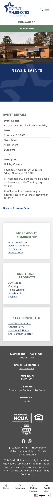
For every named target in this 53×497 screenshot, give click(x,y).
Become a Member (18, 245)
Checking (13, 286)
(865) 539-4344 (26, 368)
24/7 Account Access (19, 323)
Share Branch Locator (20, 333)
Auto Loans (14, 282)
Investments (15, 293)
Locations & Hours (18, 330)
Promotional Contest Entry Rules (26, 390)
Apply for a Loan (17, 242)
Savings (12, 296)
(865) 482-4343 (26, 357)
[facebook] (23, 441)
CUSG (26, 400)
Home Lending (16, 289)
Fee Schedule (15, 249)
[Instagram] (30, 441)
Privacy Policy (15, 252)
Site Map (42, 451)
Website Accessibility (21, 451)
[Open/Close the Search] (41, 9)
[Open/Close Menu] (47, 9)
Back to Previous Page (16, 208)
